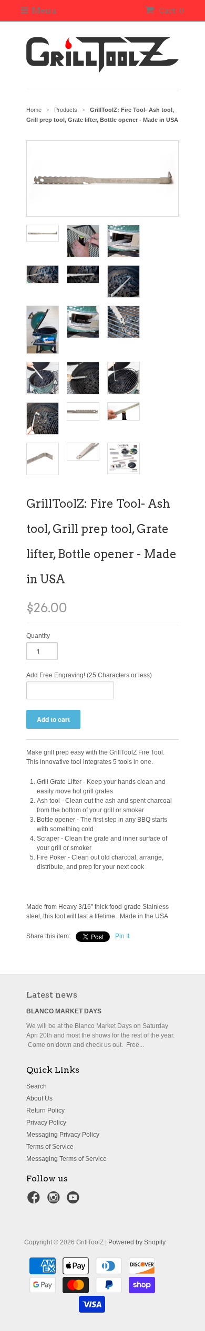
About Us (39, 1098)
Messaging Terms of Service (66, 1158)
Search (36, 1086)
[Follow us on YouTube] (75, 1200)
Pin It (122, 936)
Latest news (51, 995)
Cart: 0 (170, 10)
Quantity (38, 636)
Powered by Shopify (137, 1242)
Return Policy (45, 1110)
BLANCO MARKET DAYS (63, 1011)
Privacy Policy (46, 1122)
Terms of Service (50, 1146)
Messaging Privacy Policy (62, 1134)
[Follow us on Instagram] (55, 1200)
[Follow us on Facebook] (35, 1200)
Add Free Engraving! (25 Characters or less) (89, 675)
